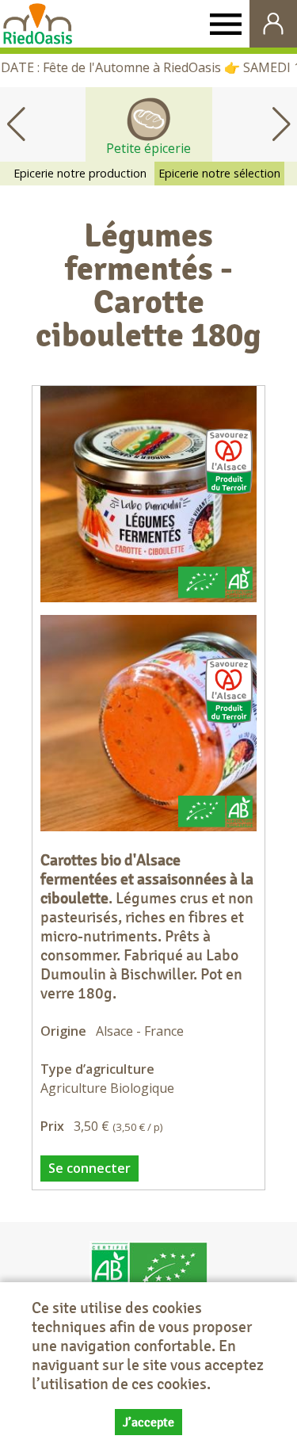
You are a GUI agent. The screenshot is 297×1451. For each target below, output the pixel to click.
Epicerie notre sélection (219, 173)
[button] (281, 124)
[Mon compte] (273, 24)
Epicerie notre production (80, 173)
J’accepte (148, 1422)
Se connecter (89, 1168)
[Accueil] (37, 24)
